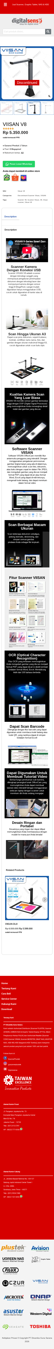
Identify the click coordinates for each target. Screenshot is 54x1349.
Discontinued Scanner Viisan (29, 195)
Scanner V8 (22, 200)
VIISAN (43, 195)
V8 (41, 200)
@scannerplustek (14, 1065)
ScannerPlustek (14, 1059)
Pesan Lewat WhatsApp (21, 164)
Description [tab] (10, 216)
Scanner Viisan (33, 200)
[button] (5, 4)
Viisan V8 (28, 202)
